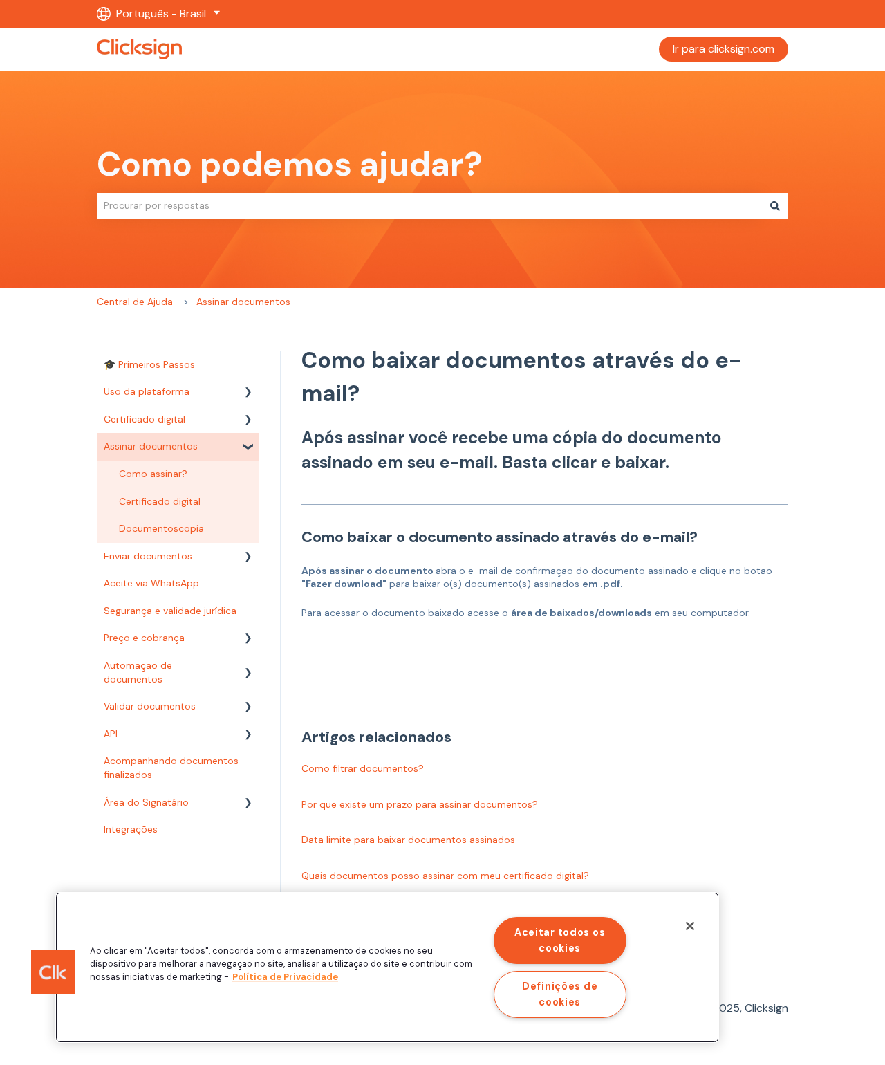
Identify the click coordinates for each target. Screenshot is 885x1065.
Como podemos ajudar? (290, 164)
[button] (248, 394)
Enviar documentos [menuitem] (148, 556)
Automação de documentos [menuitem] (138, 672)
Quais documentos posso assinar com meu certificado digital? (445, 875)
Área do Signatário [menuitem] (146, 802)
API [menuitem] (111, 734)
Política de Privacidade (285, 977)
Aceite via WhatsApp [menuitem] (151, 583)
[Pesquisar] (775, 205)
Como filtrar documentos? (362, 768)
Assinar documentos (243, 301)
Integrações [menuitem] (131, 829)
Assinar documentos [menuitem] (151, 446)
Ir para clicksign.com (723, 48)
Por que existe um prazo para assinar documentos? (419, 804)
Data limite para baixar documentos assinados (408, 839)
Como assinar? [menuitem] (153, 473)
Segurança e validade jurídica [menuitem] (170, 610)
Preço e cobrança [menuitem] (144, 637)
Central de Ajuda (135, 301)
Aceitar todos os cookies (560, 940)
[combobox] (429, 205)
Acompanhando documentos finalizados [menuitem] (171, 767)
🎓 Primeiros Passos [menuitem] (149, 364)
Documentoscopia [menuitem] (161, 528)
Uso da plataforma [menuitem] (146, 391)
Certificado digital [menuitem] (144, 419)
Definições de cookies (559, 994)
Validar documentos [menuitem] (150, 706)
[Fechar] (690, 926)
